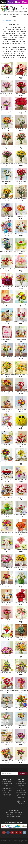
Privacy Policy (7, 841)
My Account (21, 796)
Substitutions (21, 790)
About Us (21, 782)
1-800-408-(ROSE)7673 (7, 793)
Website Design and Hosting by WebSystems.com (20, 841)
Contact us (21, 785)
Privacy (21, 789)
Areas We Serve (21, 783)
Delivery (21, 787)
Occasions (8, 20)
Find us (6, 796)
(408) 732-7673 (7, 790)
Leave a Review (21, 792)
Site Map (21, 797)
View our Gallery (21, 802)
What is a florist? (21, 794)
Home (2, 20)
